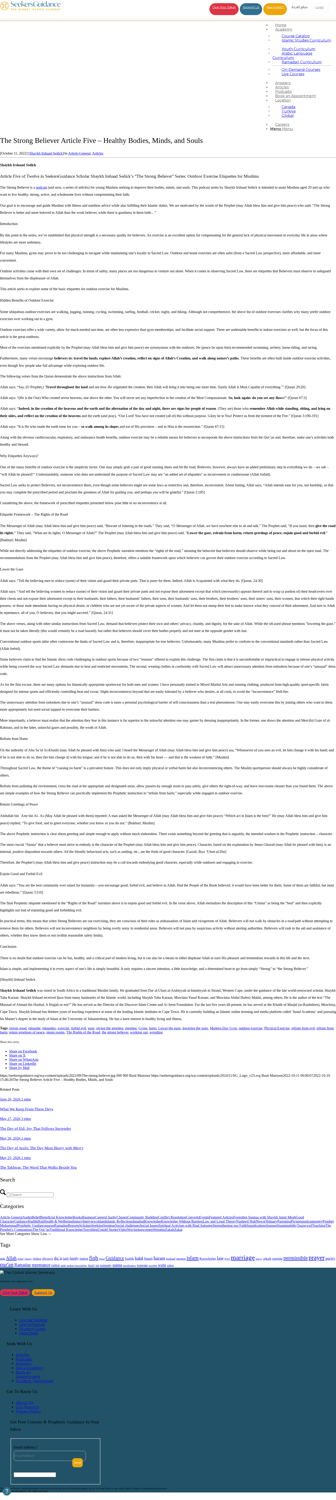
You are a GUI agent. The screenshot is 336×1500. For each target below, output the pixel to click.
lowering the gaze (195, 1028)
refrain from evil (303, 1028)
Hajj (41, 1221)
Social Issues (149, 1225)
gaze (91, 1028)
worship (153, 1265)
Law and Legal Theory (219, 1221)
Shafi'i (91, 1265)
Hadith (33, 1221)
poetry (318, 1221)
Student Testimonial (34, 1381)
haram (159, 1258)
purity (330, 1258)
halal (139, 1258)
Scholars (85, 1225)
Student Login (32, 1329)
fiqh (93, 1258)
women (147, 1230)
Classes (122, 1217)
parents (277, 1258)
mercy (259, 1258)
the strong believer (115, 1032)
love (227, 1258)
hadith (129, 1258)
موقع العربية (299, 6)
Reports (73, 1225)
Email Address (25, 1447)
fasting (84, 1258)
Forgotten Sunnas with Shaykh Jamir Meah (264, 1217)
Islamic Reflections (119, 1221)
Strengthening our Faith (230, 1225)
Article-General (79, 153)
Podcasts (24, 1359)
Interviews (90, 1221)
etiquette (34, 1028)
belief (21, 1259)
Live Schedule (32, 1324)
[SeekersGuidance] (30, 9)
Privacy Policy (28, 1411)
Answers (23, 1363)
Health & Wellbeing (58, 1221)
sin (97, 1265)
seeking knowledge (77, 1265)
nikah (267, 1258)
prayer (317, 1257)
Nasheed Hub (246, 1221)
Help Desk (28, 1333)
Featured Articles (221, 1217)
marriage (243, 1257)
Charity (111, 1217)
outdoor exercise (250, 1028)
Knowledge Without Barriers (182, 1221)
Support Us (251, 7)
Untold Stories (108, 1230)
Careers (100, 1217)
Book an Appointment (28, 1374)
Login (319, 7)
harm (152, 1028)
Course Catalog (33, 1320)
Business (88, 1217)
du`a (58, 1258)
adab (2, 1258)
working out (139, 1032)
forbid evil (78, 1028)
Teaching (318, 1225)
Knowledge (152, 1221)
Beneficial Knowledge (56, 1217)
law (220, 1258)
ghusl (102, 1258)
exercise (63, 1028)
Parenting (284, 1221)
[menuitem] (302, 25)
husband (170, 1258)
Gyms (143, 1028)
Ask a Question (29, 1368)
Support (271, 1225)
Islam (101, 1221)
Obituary (270, 1221)
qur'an (6, 1264)
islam (193, 1258)
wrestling (156, 1032)
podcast (41, 187)
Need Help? (275, 7)
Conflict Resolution (172, 1217)
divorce (47, 1258)
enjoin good (18, 1028)
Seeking (97, 1225)
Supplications (256, 1225)
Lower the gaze (169, 1028)
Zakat (178, 1230)
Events (204, 1217)
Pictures (296, 1221)
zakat (170, 1265)
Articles (97, 153)
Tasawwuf (304, 1225)
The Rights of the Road (83, 1032)
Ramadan (61, 1225)
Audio (27, 1217)
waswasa (142, 1265)
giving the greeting (109, 1028)
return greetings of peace (27, 1032)
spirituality (106, 1265)
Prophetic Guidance (31, 1225)
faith (66, 1258)
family (74, 1258)
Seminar (109, 1225)
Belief (36, 1217)
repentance (41, 1264)
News (260, 1221)
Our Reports (27, 1407)
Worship (159, 1230)
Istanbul (138, 1221)
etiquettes (49, 1028)
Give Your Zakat (224, 7)
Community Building (142, 1217)
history (78, 1221)
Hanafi (148, 1258)
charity (28, 1259)
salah (63, 1265)
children (37, 1258)
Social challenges (127, 1225)
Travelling (90, 1230)
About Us (24, 1403)
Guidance (21, 1221)
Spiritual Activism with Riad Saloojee (185, 1225)
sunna (117, 1265)
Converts (192, 1217)
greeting (131, 1028)
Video (122, 1230)
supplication (129, 1265)
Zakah (169, 1230)
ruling (55, 1265)
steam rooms (55, 1032)
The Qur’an (41, 1230)
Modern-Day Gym (223, 1028)
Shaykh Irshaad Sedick (46, 153)
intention (181, 1258)
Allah (11, 1258)
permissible (295, 1258)
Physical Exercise (277, 1028)
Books (77, 1217)
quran (50, 1225)
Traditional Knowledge (66, 1230)
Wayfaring (134, 1230)
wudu (162, 1265)
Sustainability (287, 1225)
